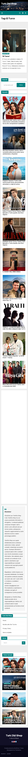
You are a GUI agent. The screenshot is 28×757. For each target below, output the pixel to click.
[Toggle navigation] (25, 13)
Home (4, 620)
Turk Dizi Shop (9, 3)
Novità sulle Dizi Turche (10, 624)
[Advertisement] (14, 447)
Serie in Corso (6, 53)
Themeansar (18, 750)
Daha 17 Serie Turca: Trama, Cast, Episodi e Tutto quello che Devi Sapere (14, 212)
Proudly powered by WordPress (11, 748)
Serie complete (7, 632)
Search (4, 80)
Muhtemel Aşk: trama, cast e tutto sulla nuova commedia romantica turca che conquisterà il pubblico (14, 121)
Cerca (21, 85)
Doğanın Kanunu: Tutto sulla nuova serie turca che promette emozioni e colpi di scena (13, 182)
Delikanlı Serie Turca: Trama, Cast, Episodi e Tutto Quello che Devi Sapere (14, 243)
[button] (19, 13)
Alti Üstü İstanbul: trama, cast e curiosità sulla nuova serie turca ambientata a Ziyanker (13, 152)
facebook (3, 753)
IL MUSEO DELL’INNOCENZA (12, 272)
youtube (9, 753)
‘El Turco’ (6, 56)
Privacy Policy (7, 628)
